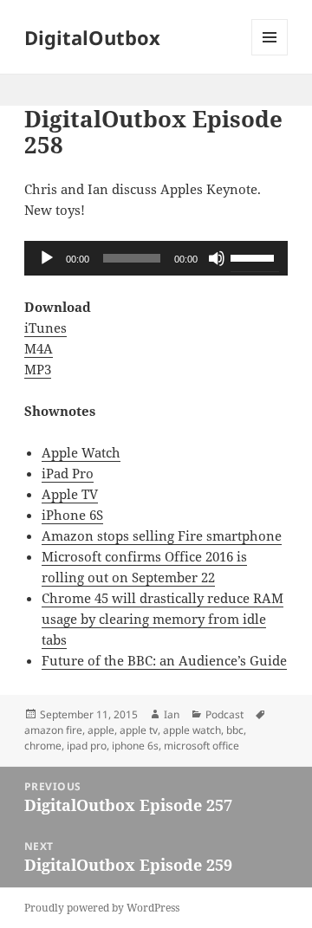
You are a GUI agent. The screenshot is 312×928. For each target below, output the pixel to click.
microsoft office (201, 745)
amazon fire (53, 730)
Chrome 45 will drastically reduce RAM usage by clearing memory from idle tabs (162, 618)
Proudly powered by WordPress (101, 907)
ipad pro (87, 745)
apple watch (192, 730)
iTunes (45, 327)
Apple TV (70, 494)
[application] (156, 258)
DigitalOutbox (92, 37)
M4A (38, 348)
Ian (171, 714)
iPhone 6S (72, 514)
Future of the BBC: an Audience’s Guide (164, 660)
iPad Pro (68, 473)
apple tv (139, 730)
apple (101, 730)
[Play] (46, 258)
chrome (43, 745)
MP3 (37, 369)
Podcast (224, 714)
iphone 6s (135, 745)
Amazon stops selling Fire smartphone (162, 535)
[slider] (255, 256)
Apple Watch (81, 452)
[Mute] (216, 258)
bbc (235, 730)
